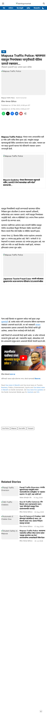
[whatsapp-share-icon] (3, 115)
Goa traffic (22, 428)
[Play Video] (23, 357)
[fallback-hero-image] (10, 491)
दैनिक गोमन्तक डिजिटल (8, 101)
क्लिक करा (37, 379)
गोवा (4, 8)
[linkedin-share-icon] (16, 115)
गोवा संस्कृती (20, 8)
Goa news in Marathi (12, 385)
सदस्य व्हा (12, 374)
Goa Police (5, 428)
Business (4, 387)
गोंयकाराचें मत (37, 8)
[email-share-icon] (21, 115)
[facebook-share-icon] (12, 115)
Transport (30, 428)
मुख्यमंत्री (4, 322)
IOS (38, 392)
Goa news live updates (35, 390)
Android (30, 392)
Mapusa (13, 428)
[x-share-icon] (8, 115)
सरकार (37, 325)
